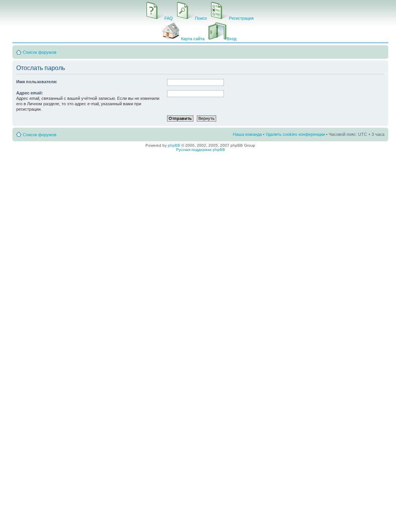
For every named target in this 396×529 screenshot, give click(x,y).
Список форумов (39, 52)
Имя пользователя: (36, 81)
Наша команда (247, 134)
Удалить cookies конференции (295, 134)
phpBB (174, 145)
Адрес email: (29, 93)
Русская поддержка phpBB (200, 149)
